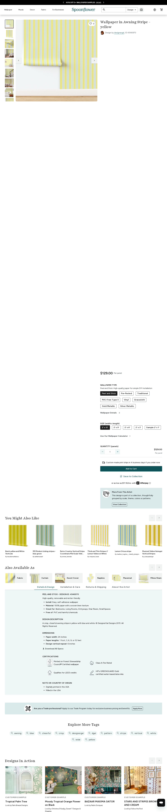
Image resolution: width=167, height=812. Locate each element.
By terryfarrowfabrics (12, 556)
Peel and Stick (109, 393)
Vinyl (126, 400)
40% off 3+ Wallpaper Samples (80, 2)
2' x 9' (116, 427)
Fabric (43, 10)
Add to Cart (131, 469)
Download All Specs (52, 648)
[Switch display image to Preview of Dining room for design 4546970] (9, 82)
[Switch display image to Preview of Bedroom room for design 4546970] (9, 92)
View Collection (119, 504)
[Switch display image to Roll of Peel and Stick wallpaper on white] (9, 33)
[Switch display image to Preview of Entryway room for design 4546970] (9, 73)
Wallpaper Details (110, 412)
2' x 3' (138, 427)
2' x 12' (105, 427)
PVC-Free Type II (110, 400)
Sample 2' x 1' (152, 427)
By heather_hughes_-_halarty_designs (127, 554)
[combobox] (132, 9)
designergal (119, 32)
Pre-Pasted (126, 393)
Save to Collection (131, 476)
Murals (21, 10)
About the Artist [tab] (121, 587)
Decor (32, 10)
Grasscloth (139, 400)
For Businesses (58, 10)
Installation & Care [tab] (70, 587)
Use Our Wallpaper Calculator (115, 436)
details (98, 2)
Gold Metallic (108, 406)
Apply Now (137, 709)
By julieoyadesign (148, 556)
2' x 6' (127, 427)
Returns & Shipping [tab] (96, 587)
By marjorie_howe (93, 556)
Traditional (142, 393)
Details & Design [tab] (45, 587)
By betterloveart (38, 556)
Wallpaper (8, 10)
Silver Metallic (127, 406)
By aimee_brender (66, 556)
